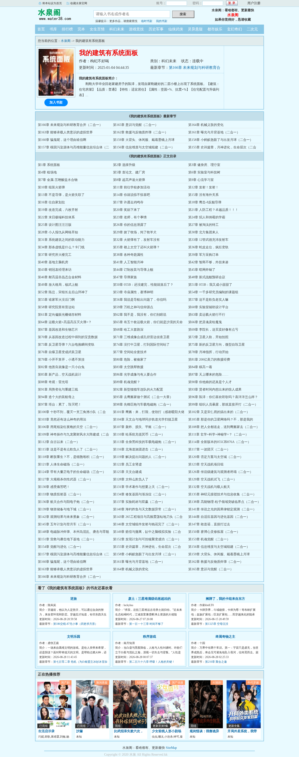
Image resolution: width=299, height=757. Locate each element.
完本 (81, 29)
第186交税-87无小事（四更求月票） (75, 623)
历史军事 (156, 29)
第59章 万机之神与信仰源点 (133, 307)
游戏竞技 (136, 29)
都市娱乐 (214, 29)
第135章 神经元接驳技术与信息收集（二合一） (222, 494)
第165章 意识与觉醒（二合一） (135, 125)
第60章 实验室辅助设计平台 (208, 307)
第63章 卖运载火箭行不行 (206, 314)
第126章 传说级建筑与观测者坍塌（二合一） (220, 472)
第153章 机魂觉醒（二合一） (209, 539)
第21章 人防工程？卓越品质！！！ (213, 210)
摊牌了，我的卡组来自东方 (225, 598)
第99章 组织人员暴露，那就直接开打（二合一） (223, 404)
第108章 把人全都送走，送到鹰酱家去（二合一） (224, 427)
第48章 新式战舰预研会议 (206, 277)
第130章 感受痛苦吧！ (54, 487)
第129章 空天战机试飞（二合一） (212, 479)
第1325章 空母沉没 (216, 623)
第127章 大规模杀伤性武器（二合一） (65, 479)
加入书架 (56, 102)
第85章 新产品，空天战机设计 (59, 374)
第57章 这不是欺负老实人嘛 (208, 299)
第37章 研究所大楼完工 (54, 254)
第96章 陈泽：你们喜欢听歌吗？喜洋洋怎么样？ (223, 397)
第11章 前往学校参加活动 (131, 187)
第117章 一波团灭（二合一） (209, 449)
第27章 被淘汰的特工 (203, 225)
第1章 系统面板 (49, 165)
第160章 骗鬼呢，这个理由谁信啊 (62, 140)
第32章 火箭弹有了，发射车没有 (136, 239)
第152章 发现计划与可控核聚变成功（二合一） (147, 539)
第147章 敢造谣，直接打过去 (209, 524)
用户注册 (253, 3)
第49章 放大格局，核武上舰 (58, 284)
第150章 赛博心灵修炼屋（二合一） (214, 532)
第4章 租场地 (47, 172)
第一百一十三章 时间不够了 (146, 623)
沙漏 (79, 731)
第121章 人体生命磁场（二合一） (62, 464)
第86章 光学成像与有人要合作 (135, 374)
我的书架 (161, 21)
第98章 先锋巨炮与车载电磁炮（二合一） (143, 404)
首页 (41, 29)
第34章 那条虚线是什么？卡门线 (61, 247)
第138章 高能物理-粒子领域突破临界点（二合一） (224, 502)
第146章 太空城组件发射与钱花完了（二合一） (147, 524)
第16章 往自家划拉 (51, 202)
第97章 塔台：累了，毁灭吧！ (59, 404)
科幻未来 (116, 29)
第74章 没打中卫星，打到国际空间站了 (141, 344)
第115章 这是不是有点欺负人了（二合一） (68, 449)
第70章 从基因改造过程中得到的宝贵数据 (68, 337)
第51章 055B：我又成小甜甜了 (210, 284)
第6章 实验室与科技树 (204, 172)
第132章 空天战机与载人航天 (209, 487)
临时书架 (146, 21)
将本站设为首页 (52, 3)
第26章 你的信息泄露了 (130, 225)
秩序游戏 (149, 636)
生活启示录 (46, 731)
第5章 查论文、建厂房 (129, 172)
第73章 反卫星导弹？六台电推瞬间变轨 (66, 344)
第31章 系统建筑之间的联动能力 (61, 239)
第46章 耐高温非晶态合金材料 (59, 277)
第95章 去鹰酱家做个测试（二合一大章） (143, 397)
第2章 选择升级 (124, 165)
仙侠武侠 (175, 29)
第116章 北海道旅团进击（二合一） (139, 449)
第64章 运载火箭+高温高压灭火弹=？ (65, 322)
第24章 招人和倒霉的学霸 (206, 217)
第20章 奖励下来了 (126, 210)
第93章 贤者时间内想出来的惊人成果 (215, 389)
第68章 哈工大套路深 (128, 329)
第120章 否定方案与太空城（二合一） (215, 457)
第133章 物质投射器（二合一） (60, 494)
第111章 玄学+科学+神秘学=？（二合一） (218, 434)
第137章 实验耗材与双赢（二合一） (139, 502)
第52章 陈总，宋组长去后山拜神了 (63, 292)
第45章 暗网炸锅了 (201, 269)
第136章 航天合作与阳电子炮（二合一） (67, 502)
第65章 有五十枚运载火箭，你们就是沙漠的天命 (148, 322)
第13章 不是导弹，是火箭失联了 (61, 195)
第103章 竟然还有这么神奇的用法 (62, 419)
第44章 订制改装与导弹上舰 (133, 269)
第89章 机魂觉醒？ (126, 382)
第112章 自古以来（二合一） (59, 442)
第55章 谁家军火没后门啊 (56, 299)
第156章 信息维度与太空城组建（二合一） (143, 147)
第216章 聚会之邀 (216, 661)
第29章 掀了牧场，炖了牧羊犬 (135, 232)
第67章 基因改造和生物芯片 (58, 329)
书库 (53, 29)
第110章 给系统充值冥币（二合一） (139, 434)
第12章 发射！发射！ (203, 187)
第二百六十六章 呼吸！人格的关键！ (152, 661)
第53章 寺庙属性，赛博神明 (133, 292)
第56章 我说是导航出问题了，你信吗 (139, 299)
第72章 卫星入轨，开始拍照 (208, 337)
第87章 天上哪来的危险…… (208, 374)
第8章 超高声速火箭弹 (129, 180)
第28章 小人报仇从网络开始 (58, 232)
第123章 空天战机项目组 (206, 464)
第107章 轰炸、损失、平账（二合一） (140, 427)
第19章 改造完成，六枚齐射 (58, 210)
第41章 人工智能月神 (128, 262)
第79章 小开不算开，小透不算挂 (61, 359)
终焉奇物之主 (225, 636)
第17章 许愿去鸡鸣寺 (128, 202)
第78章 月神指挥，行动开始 (208, 352)
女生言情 (97, 29)
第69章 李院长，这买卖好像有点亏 (213, 329)
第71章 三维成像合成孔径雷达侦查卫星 (141, 337)
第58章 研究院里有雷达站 (56, 307)
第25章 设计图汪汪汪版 (54, 225)
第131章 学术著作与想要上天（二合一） (142, 487)
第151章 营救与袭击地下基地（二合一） (67, 539)
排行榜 (67, 29)
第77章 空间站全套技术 (130, 352)
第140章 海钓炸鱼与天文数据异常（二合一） (145, 509)
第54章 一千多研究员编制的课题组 (213, 292)
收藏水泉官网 (78, 3)
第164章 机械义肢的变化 (206, 125)
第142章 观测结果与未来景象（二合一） (67, 517)
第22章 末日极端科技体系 (56, 217)
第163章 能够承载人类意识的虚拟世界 (65, 132)
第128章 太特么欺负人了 (130, 479)
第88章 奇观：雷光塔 (53, 382)
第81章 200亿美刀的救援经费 (209, 359)
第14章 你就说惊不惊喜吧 (131, 195)
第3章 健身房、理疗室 (204, 165)
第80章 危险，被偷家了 (130, 359)
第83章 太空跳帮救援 (128, 367)
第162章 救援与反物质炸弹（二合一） (140, 132)
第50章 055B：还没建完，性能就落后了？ (143, 284)
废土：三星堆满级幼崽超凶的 (149, 598)
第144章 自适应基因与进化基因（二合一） (219, 517)
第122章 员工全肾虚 (127, 464)
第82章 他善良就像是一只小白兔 (61, 367)
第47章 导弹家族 (125, 277)
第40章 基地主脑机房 (53, 262)
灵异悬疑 (195, 29)
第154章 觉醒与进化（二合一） (60, 547)
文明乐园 (73, 636)
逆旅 (73, 598)
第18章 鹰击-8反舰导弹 (204, 202)
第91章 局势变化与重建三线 (58, 389)
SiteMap (171, 748)
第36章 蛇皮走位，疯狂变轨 (208, 247)
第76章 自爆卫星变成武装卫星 (59, 352)
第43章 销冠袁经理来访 (54, 269)
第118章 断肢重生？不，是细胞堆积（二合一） (72, 457)
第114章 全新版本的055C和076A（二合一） (219, 442)
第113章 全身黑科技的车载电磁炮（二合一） (145, 442)
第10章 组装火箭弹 (51, 187)
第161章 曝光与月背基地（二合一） (214, 132)
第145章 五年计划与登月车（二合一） (65, 524)
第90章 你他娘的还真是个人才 (210, 382)
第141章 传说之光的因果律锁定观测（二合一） (222, 509)
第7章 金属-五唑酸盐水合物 (58, 180)
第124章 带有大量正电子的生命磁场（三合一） (72, 472)
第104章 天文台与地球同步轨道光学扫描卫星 (145, 419)
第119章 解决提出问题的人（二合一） (140, 457)
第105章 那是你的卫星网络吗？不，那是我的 (220, 419)
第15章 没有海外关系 (203, 195)
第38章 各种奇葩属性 (128, 254)
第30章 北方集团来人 (203, 232)
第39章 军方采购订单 (203, 254)
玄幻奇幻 (234, 29)
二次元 (252, 29)
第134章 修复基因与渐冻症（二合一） (140, 494)
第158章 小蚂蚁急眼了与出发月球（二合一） (220, 140)
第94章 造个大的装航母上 (56, 397)
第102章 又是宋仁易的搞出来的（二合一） (219, 412)
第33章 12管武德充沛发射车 (208, 239)
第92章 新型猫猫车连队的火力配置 (138, 389)
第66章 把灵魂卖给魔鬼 (205, 322)
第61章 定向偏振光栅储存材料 (59, 314)
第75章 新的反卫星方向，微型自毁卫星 (216, 344)
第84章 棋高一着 (200, 367)
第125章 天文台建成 (127, 472)
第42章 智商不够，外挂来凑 (208, 262)
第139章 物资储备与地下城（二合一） (65, 509)
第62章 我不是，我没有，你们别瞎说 (139, 314)
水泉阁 (60, 15)
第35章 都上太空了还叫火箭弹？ (136, 247)
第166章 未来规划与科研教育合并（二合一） (70, 125)
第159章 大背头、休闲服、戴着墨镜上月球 (143, 140)
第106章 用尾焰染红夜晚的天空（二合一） (68, 427)
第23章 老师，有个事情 (130, 217)
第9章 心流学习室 (201, 180)
